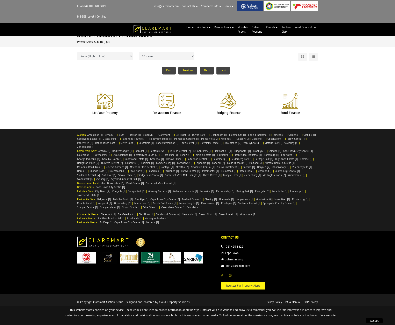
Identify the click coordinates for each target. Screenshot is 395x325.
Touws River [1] (189, 142)
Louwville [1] (207, 191)
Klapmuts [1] (132, 162)
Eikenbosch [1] (218, 134)
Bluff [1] (122, 134)
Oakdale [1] (249, 167)
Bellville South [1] (123, 199)
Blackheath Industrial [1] (111, 218)
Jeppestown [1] (244, 199)
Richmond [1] (265, 171)
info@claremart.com (166, 6)
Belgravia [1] (104, 199)
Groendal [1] (157, 159)
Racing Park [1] (244, 191)
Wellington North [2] (274, 175)
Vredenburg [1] (252, 175)
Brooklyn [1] (149, 134)
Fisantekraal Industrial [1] (248, 154)
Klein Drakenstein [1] (112, 183)
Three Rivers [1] (212, 175)
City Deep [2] (102, 191)
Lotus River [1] (282, 199)
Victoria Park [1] (273, 142)
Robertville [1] (279, 191)
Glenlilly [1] (309, 134)
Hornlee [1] (306, 159)
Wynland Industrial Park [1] (126, 179)
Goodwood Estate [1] (89, 138)
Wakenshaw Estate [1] (173, 207)
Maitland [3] (256, 162)
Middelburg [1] (300, 199)
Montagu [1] (167, 167)
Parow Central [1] (296, 138)
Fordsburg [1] (271, 154)
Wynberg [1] (102, 179)
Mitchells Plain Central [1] (144, 167)
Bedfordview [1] (158, 150)
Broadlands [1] (134, 218)
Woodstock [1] (195, 207)
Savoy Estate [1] (127, 175)
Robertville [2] (85, 142)
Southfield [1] (146, 142)
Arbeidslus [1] (95, 134)
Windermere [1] (296, 175)
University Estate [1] (211, 142)
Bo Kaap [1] (106, 222)
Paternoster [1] (210, 171)
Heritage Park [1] (263, 159)
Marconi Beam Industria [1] (280, 162)
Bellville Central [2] (180, 150)
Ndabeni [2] (243, 138)
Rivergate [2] (262, 191)
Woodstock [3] (85, 179)
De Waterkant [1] (127, 214)
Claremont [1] (165, 134)
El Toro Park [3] (169, 154)
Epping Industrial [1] (259, 134)
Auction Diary (286, 29)
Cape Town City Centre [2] (165, 199)
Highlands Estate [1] (286, 159)
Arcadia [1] (104, 150)
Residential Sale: (87, 199)
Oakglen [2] (263, 167)
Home (190, 27)
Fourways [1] (288, 154)
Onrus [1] (82, 171)
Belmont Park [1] (202, 150)
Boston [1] (135, 134)
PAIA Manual (292, 302)
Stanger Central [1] (87, 207)
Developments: (86, 187)
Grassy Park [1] (111, 138)
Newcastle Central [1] (203, 167)
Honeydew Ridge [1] (160, 138)
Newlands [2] (189, 214)
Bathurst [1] (141, 150)
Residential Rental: (88, 222)
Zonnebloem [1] (86, 146)
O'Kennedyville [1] (302, 167)
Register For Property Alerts (243, 285)
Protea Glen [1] (247, 171)
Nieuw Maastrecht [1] (228, 167)
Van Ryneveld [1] (252, 142)
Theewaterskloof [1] (167, 142)
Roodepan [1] (228, 203)
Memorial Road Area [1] (90, 167)
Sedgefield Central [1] (150, 175)
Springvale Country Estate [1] (279, 203)
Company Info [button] (209, 6)
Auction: (82, 134)
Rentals (270, 27)
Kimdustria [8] (264, 199)
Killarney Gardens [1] (159, 191)
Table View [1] (150, 207)
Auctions (202, 27)
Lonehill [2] (218, 162)
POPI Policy (311, 302)
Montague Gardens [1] (186, 138)
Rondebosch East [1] (106, 142)
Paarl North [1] (137, 171)
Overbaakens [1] (118, 171)
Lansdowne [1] (185, 162)
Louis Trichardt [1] (237, 162)
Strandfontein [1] (228, 214)
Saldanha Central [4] (88, 175)
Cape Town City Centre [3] (298, 150)
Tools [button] (227, 6)
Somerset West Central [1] (160, 183)
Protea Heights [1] (189, 203)
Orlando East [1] (98, 171)
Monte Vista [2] (209, 138)
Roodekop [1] (296, 191)
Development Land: (89, 183)
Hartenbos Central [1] (198, 159)
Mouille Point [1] (86, 203)
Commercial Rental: (89, 214)
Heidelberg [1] (220, 159)
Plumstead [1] (228, 171)
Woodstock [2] (248, 214)
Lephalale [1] (203, 162)
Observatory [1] (275, 138)
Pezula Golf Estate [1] (164, 203)
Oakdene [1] (258, 138)
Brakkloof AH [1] (223, 150)
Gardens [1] (294, 134)
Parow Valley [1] (225, 191)
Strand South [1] (131, 207)
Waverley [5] (291, 142)
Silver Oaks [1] (128, 142)
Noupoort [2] (105, 203)
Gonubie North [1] (112, 159)
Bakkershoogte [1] (122, 150)
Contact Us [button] (188, 6)
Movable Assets (243, 29)
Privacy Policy (273, 302)
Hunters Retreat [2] (112, 162)
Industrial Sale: (86, 191)
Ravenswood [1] (210, 203)
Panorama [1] (155, 171)
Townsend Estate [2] (88, 195)
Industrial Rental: (87, 218)
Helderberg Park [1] (241, 159)
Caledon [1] (274, 150)
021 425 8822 (234, 246)
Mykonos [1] (227, 138)
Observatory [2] (122, 203)
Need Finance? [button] (303, 27)
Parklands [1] (172, 171)
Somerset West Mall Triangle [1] (183, 175)
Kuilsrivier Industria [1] (185, 191)
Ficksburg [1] (224, 154)
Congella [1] (118, 191)
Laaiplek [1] (147, 162)
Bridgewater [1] (242, 150)
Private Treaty (222, 27)
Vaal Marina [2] (232, 142)
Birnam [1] (110, 134)
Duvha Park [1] (200, 134)
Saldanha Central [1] (249, 203)
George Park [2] (136, 191)
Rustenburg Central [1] (287, 171)
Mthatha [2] (182, 167)
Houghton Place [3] (88, 162)
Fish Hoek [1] (146, 214)
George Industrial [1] (88, 159)
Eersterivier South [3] (146, 154)
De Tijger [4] (183, 134)
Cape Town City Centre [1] (110, 187)
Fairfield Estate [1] (205, 154)
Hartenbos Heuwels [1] (134, 138)
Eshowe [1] (186, 154)
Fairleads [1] (279, 134)
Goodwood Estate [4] (168, 214)
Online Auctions (257, 29)
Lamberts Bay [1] (165, 162)
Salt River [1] (109, 175)
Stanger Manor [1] (110, 207)
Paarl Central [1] (135, 183)
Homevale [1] (226, 199)
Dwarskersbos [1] (122, 154)
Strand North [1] (208, 214)
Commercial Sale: (87, 150)
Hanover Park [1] (175, 159)
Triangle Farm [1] (232, 175)
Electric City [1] (237, 134)
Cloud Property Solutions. (174, 302)
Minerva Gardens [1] (117, 167)
